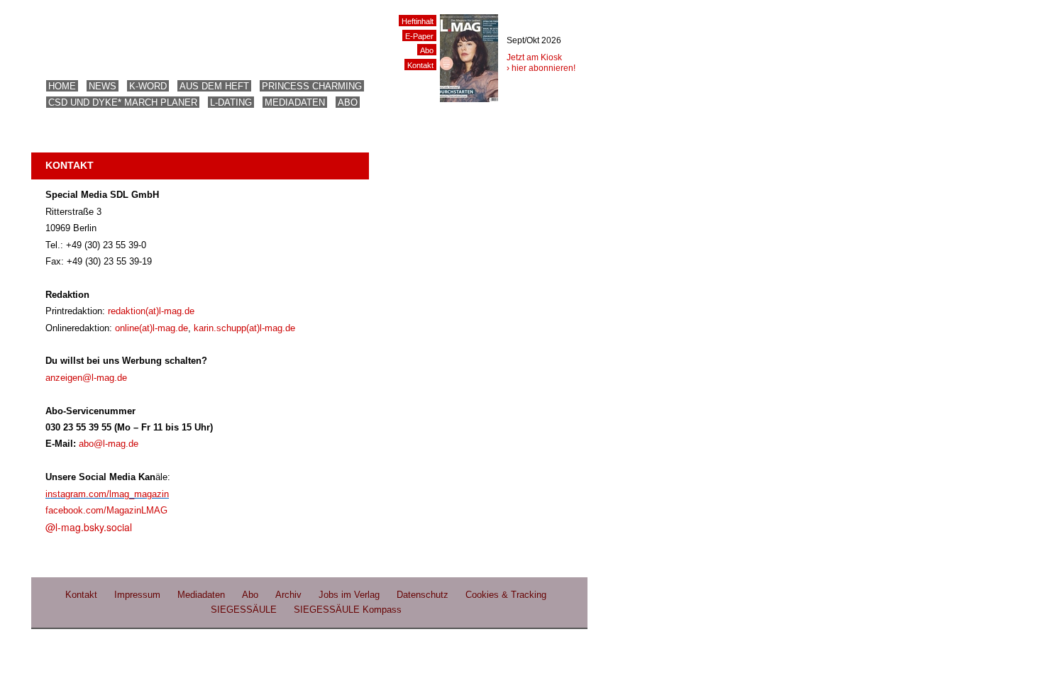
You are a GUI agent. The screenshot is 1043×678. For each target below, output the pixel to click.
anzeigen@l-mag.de (86, 377)
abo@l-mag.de (108, 443)
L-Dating (231, 102)
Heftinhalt (418, 21)
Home (62, 86)
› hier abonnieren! (541, 68)
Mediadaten (295, 102)
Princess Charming (312, 86)
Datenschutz (422, 594)
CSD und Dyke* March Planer (122, 102)
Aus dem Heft (214, 86)
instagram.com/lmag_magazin (107, 494)
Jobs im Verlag (349, 594)
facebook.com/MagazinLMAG (106, 510)
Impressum (137, 594)
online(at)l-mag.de (151, 328)
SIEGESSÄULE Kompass (348, 609)
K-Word (148, 86)
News (102, 86)
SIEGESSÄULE (244, 609)
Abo (348, 102)
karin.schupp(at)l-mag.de (244, 328)
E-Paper (419, 36)
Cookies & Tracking (505, 594)
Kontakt (420, 65)
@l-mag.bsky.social (88, 527)
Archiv (288, 594)
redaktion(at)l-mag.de (151, 311)
